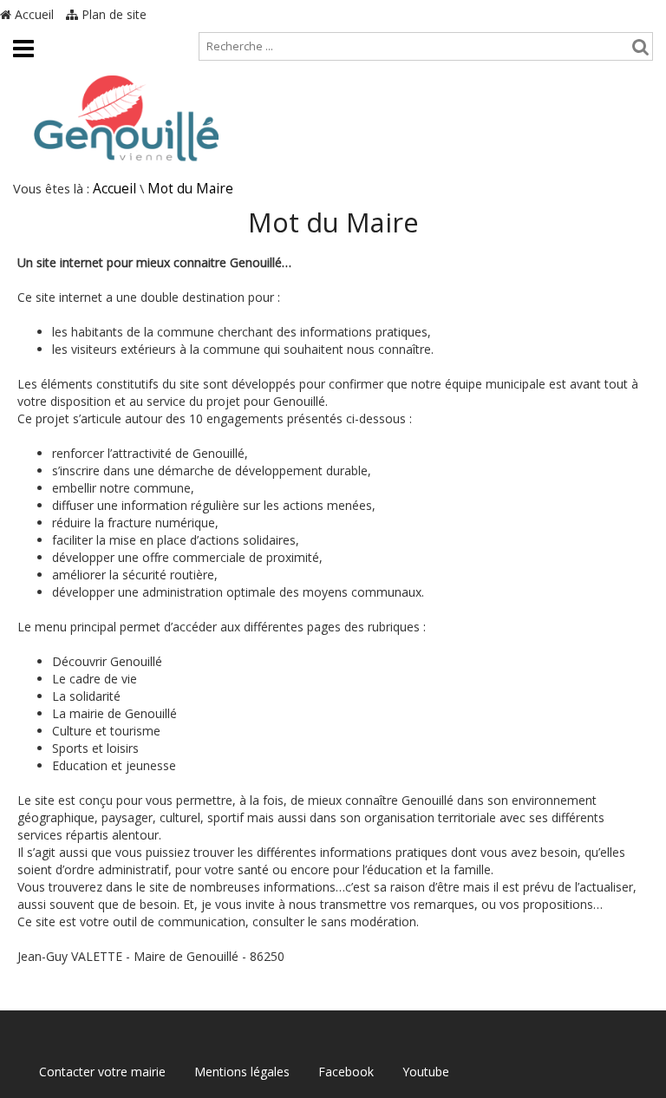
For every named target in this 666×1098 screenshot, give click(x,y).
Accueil (32, 14)
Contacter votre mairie (102, 1071)
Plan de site (112, 14)
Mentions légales (242, 1071)
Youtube (425, 1071)
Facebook (346, 1071)
